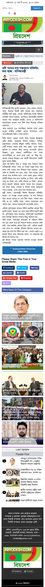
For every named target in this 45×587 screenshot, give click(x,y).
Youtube (29, 571)
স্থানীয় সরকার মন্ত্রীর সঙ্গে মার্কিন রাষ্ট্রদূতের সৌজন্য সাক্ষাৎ (21, 392)
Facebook (8, 268)
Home (8, 63)
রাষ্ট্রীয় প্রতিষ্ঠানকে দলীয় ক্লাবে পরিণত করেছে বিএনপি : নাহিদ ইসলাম (19, 441)
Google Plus (11, 278)
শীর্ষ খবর (28, 63)
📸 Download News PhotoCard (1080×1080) (22, 250)
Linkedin (8, 273)
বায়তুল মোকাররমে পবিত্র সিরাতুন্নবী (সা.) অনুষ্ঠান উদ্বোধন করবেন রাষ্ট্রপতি (21, 317)
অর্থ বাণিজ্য (20, 63)
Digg (35, 268)
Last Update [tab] (22, 449)
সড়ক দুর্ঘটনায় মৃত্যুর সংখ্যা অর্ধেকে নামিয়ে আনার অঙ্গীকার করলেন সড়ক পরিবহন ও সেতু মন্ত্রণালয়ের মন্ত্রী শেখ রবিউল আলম (22, 415)
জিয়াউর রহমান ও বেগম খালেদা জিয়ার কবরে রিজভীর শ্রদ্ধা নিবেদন (20, 366)
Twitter (23, 268)
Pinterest (27, 278)
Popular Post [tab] (22, 454)
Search (37, 8)
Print (7, 283)
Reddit (22, 273)
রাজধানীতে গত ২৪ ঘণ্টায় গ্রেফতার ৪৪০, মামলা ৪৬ (21, 340)
